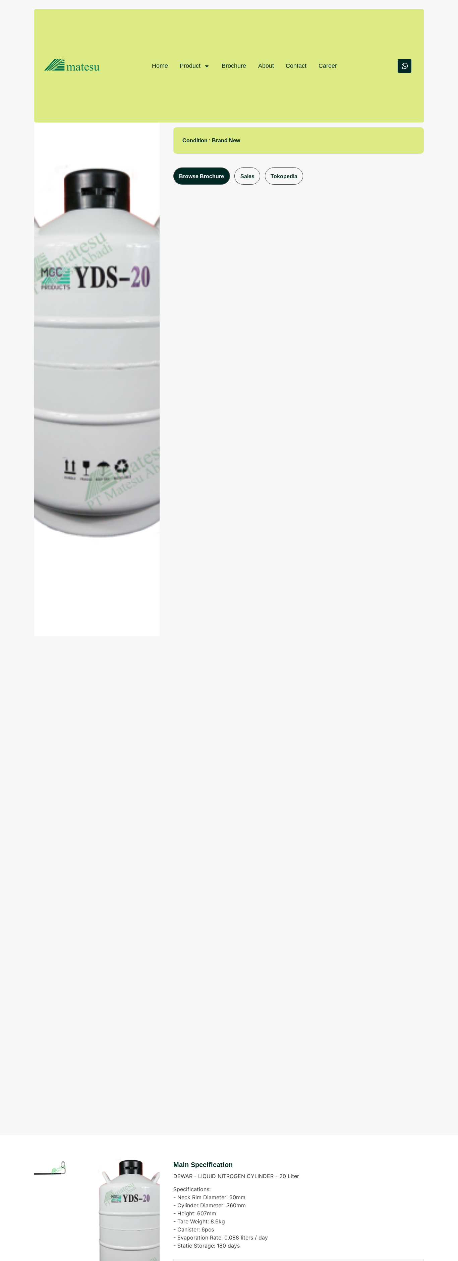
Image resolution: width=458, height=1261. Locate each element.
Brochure (234, 65)
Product (190, 65)
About (266, 65)
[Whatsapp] (404, 66)
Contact (296, 65)
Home (160, 65)
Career (328, 65)
